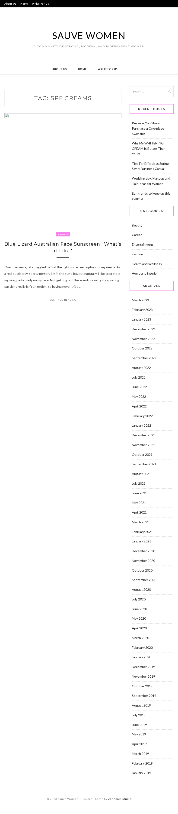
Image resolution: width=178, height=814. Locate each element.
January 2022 (141, 425)
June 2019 (139, 725)
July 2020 (139, 599)
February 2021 (142, 532)
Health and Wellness (147, 264)
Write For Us (40, 3)
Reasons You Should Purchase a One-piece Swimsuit (148, 128)
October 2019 (142, 686)
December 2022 (143, 329)
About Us (10, 3)
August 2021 (141, 474)
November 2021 (143, 445)
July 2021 (139, 483)
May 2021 (139, 503)
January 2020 (141, 657)
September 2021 (144, 464)
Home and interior (145, 273)
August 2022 (141, 368)
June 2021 (139, 493)
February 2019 (142, 763)
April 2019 (139, 744)
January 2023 (141, 319)
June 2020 (139, 609)
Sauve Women (88, 35)
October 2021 (142, 454)
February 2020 (142, 647)
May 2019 (139, 734)
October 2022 (142, 348)
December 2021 (143, 435)
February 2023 (142, 310)
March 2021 (140, 522)
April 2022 (139, 406)
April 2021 (139, 512)
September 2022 (144, 358)
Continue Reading (63, 299)
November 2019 (143, 676)
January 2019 (141, 773)
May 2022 (139, 396)
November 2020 (143, 561)
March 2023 (140, 300)
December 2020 (143, 551)
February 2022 (142, 416)
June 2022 (139, 387)
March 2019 (140, 754)
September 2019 (144, 696)
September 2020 (144, 580)
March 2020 (140, 638)
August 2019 (141, 705)
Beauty (63, 234)
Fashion (137, 254)
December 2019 (143, 667)
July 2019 (139, 715)
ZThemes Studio (120, 799)
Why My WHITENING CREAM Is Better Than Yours (148, 148)
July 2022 (139, 377)
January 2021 (141, 541)
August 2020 (141, 589)
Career (137, 235)
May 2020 (139, 618)
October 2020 (142, 570)
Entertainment (142, 244)
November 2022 (143, 339)
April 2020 (139, 628)
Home (24, 3)
